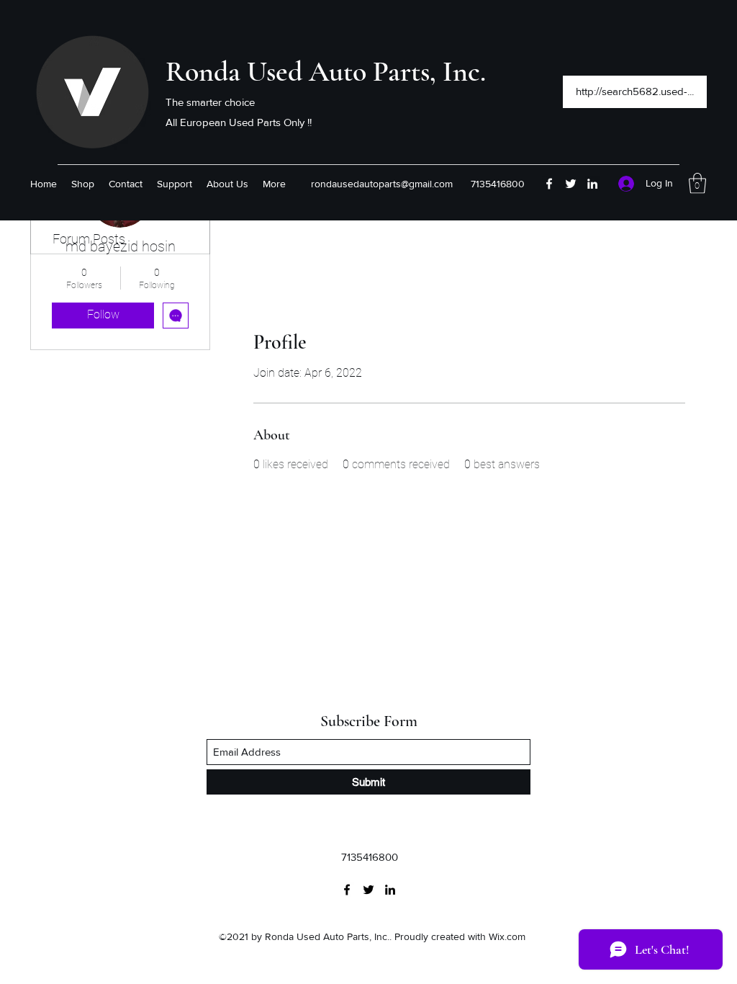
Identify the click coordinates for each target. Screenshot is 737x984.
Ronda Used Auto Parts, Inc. (326, 71)
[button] (697, 183)
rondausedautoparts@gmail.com (382, 183)
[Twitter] (571, 183)
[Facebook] (549, 183)
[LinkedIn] (592, 183)
